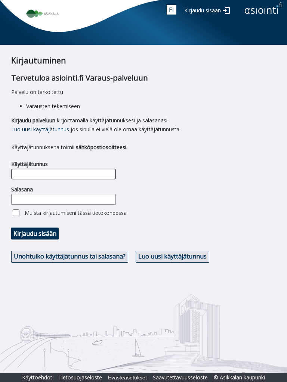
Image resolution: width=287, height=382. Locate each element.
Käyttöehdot (37, 377)
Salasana (22, 189)
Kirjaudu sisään (202, 10)
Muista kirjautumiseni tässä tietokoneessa (76, 212)
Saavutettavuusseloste (180, 377)
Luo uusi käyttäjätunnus (40, 129)
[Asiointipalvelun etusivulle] (263, 14)
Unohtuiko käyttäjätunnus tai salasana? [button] (70, 256)
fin (171, 9)
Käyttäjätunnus (29, 163)
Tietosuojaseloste (80, 377)
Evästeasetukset (127, 378)
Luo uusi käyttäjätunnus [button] (172, 256)
